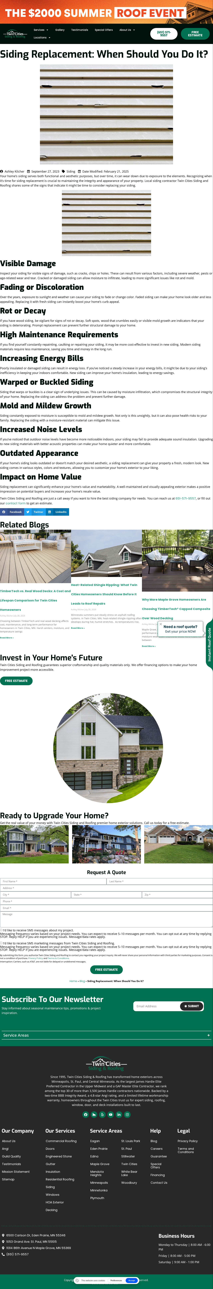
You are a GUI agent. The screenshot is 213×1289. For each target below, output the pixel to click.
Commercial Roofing (61, 1141)
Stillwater (128, 1156)
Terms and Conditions (186, 1150)
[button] (12, 512)
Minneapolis (99, 1183)
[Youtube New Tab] (110, 1114)
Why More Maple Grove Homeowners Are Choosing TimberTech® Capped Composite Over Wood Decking (176, 608)
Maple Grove (99, 1164)
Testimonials (79, 30)
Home (73, 981)
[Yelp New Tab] (102, 1114)
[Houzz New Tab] (94, 1114)
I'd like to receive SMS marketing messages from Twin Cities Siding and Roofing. (106, 946)
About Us (125, 30)
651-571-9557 (186, 498)
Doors (50, 1149)
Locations (40, 37)
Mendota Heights (97, 1173)
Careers (157, 1149)
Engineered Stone (59, 1156)
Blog (82, 981)
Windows (52, 1195)
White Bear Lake (129, 1173)
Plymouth (97, 1198)
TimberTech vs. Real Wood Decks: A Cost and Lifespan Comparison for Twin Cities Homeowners (35, 600)
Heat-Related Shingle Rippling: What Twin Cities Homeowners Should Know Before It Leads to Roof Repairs (104, 594)
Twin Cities (129, 1164)
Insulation (53, 1172)
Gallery (60, 30)
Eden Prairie (98, 1149)
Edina (94, 1156)
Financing (158, 1175)
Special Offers (104, 30)
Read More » (7, 637)
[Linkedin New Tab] (119, 1114)
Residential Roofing (60, 1179)
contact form (16, 503)
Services (39, 30)
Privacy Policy (35, 958)
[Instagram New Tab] (127, 1114)
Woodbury (129, 1183)
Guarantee (159, 1156)
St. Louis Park (130, 1141)
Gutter (50, 1164)
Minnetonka (98, 1190)
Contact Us (159, 1183)
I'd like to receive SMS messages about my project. (106, 933)
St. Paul (126, 1149)
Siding (50, 1187)
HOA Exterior (55, 1202)
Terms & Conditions (58, 958)
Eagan (95, 1141)
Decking (51, 1210)
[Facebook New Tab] (85, 1114)
